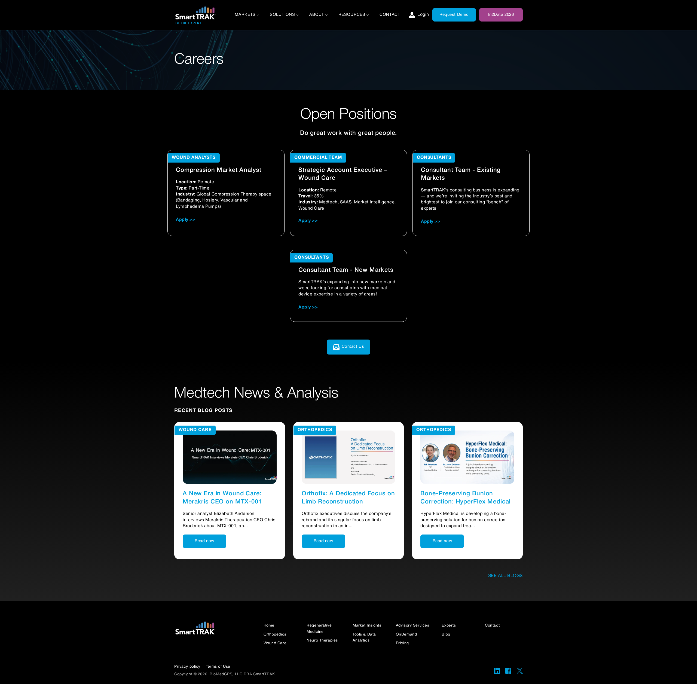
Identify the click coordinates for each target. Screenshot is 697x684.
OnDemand (406, 634)
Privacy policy (187, 666)
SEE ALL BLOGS (505, 576)
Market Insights (367, 625)
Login (423, 15)
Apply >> (185, 220)
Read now (204, 541)
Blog (446, 634)
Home (269, 625)
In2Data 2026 (501, 15)
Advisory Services (412, 625)
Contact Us (353, 347)
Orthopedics (315, 430)
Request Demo (454, 15)
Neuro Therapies (322, 640)
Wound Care (195, 430)
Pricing (402, 643)
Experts (449, 625)
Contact (390, 15)
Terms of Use (218, 666)
